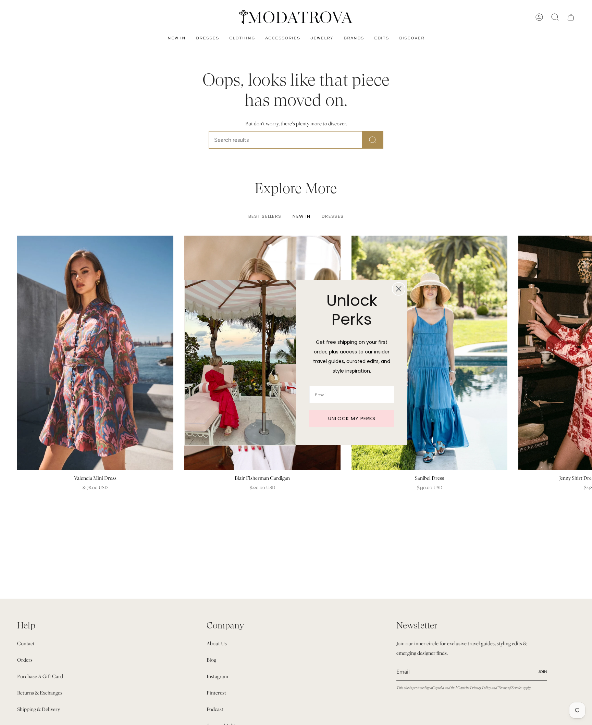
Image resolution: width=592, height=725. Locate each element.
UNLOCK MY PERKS (351, 418)
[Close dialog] (399, 289)
